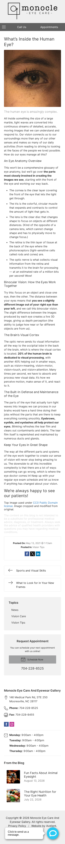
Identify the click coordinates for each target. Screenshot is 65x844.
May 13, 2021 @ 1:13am (39, 543)
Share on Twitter (32, 553)
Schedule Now (35, 659)
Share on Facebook (27, 553)
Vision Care (18, 616)
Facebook (6, 724)
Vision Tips (38, 547)
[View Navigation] (5, 27)
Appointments (49, 27)
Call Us (21, 27)
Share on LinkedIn (38, 553)
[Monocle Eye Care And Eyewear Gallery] (32, 11)
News (14, 610)
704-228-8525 (23, 708)
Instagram (12, 724)
